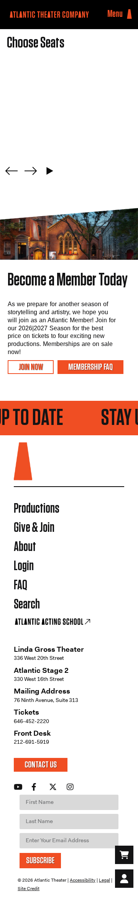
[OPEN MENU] (129, 14)
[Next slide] (30, 171)
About (25, 547)
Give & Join (34, 528)
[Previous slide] (11, 171)
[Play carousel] (50, 171)
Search (27, 604)
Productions (36, 508)
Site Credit (28, 889)
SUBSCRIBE (40, 860)
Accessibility (82, 880)
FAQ (20, 585)
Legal (104, 880)
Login (24, 566)
